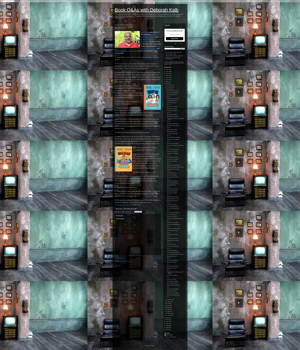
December (169, 85)
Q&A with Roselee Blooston (173, 295)
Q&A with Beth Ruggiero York (173, 224)
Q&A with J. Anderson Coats (173, 228)
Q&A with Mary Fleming (172, 157)
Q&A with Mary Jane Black (173, 285)
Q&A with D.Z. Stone (171, 291)
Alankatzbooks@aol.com (123, 205)
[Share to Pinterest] (141, 212)
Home (138, 258)
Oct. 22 (168, 163)
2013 (167, 327)
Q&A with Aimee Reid (172, 161)
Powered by (171, 43)
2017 (167, 319)
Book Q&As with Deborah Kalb (146, 9)
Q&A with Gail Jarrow (172, 204)
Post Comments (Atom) (126, 261)
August (169, 301)
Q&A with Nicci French (172, 283)
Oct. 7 (168, 264)
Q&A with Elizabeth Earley (173, 208)
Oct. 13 (168, 232)
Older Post (157, 258)
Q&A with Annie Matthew (172, 260)
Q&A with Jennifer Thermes (173, 139)
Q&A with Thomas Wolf (172, 133)
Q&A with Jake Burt (171, 279)
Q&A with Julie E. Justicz (173, 293)
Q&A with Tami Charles (172, 151)
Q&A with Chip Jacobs (172, 191)
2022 (167, 77)
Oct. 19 (168, 187)
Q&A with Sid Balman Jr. (172, 250)
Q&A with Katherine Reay (172, 206)
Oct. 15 (168, 220)
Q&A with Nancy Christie (172, 177)
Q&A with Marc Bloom (172, 214)
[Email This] (135, 212)
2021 (167, 79)
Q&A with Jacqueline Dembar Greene (175, 167)
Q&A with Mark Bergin (172, 114)
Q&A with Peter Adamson (172, 200)
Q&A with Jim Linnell (171, 244)
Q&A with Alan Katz (171, 185)
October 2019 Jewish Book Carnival (175, 218)
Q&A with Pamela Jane (172, 234)
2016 (167, 321)
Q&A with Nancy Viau (172, 131)
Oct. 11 (168, 242)
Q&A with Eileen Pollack (172, 281)
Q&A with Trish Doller (172, 175)
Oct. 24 (168, 147)
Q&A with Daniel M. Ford (172, 90)
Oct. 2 (168, 287)
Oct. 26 (168, 135)
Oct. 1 (168, 297)
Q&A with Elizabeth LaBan (173, 149)
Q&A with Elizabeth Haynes (173, 212)
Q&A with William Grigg (172, 230)
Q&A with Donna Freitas (172, 222)
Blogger (152, 345)
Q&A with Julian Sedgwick (173, 116)
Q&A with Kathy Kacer (172, 100)
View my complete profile (170, 337)
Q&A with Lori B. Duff (172, 216)
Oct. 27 (168, 127)
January (169, 315)
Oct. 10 (168, 248)
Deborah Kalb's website (171, 54)
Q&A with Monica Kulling (172, 123)
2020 (167, 81)
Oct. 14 (168, 226)
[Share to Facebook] (139, 212)
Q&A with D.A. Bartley (172, 275)
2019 (167, 83)
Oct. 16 (168, 210)
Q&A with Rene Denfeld (172, 188)
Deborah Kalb (169, 334)
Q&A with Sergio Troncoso (173, 198)
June (168, 305)
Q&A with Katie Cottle (172, 256)
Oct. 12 (168, 236)
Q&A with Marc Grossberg (173, 240)
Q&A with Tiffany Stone (172, 238)
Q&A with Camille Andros (172, 143)
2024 (167, 73)
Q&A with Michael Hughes (173, 289)
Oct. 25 (168, 141)
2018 (167, 317)
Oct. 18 (168, 194)
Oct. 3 (168, 277)
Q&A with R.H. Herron (172, 268)
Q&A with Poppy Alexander (173, 252)
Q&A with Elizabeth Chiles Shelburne (175, 145)
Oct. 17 (168, 202)
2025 (167, 71)
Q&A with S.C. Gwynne (172, 106)
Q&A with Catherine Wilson (173, 125)
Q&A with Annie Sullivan (172, 183)
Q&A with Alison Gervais (172, 159)
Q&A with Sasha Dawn (172, 108)
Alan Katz (144, 32)
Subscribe (174, 38)
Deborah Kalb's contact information (173, 52)
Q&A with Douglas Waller (172, 196)
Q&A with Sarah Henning (172, 92)
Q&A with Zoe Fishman (172, 181)
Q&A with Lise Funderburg (173, 98)
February (169, 313)
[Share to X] (138, 212)
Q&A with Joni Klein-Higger (173, 169)
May (168, 307)
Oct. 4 (168, 270)
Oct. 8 (168, 258)
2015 (167, 323)
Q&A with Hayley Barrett (172, 129)
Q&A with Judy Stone (172, 262)
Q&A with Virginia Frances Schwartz (175, 254)
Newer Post (118, 258)
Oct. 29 (168, 112)
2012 (167, 329)
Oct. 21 (168, 171)
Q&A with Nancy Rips (172, 94)
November (169, 87)
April (168, 309)
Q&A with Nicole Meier (172, 192)
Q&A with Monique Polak (172, 266)
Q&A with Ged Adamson (172, 110)
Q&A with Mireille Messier (173, 246)
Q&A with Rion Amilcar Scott (173, 165)
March (168, 311)
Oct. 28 (168, 121)
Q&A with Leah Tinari (171, 102)
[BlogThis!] (136, 212)
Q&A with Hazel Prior (171, 173)
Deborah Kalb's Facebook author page (174, 55)
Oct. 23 (168, 155)
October (169, 89)
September (170, 299)
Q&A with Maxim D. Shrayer (173, 137)
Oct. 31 (168, 96)
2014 (167, 325)
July (168, 303)
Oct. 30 (168, 104)
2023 (167, 75)
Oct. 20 (168, 179)
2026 (167, 69)
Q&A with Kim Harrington (172, 153)
